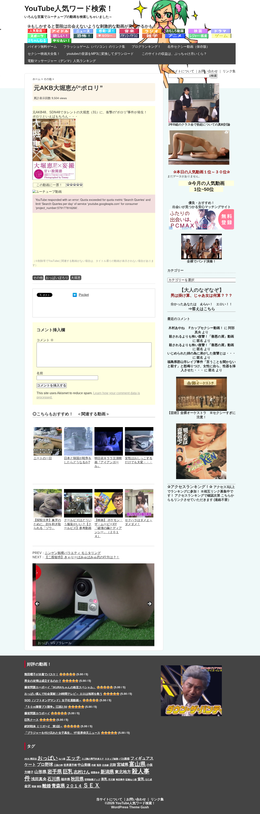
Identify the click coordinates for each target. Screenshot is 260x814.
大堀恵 (76, 277)
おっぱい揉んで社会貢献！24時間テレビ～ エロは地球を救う (63, 693)
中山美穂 (84, 764)
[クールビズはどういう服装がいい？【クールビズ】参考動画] (78, 491)
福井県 (65, 779)
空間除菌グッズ (92, 779)
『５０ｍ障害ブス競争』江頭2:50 (45, 706)
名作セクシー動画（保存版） (188, 46)
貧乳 (141, 779)
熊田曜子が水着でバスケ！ (41, 674)
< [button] (38, 604)
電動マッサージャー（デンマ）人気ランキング (62, 61)
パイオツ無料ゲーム (42, 46)
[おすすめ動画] (37, 30)
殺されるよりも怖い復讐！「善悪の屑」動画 (201, 336)
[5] (81, 184)
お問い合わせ (208, 71)
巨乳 (68, 771)
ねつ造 (62, 759)
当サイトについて (181, 71)
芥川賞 (111, 779)
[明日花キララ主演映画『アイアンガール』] (108, 429)
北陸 (112, 764)
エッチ (73, 758)
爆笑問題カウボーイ (37, 713)
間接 (34, 786)
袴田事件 (120, 779)
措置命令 (95, 772)
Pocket (84, 295)
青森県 (58, 785)
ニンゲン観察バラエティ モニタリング (73, 553)
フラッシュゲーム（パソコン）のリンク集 (94, 46)
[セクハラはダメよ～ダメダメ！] (139, 491)
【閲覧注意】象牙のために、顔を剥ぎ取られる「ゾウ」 (47, 524)
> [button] (149, 604)
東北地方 (123, 772)
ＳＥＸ (91, 785)
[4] (77, 184)
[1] (68, 184)
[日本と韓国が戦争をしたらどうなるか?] (78, 429)
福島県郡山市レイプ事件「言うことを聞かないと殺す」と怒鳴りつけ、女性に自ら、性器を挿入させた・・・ (201, 366)
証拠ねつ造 (131, 779)
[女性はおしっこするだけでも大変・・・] (139, 429)
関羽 (39, 786)
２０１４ (74, 786)
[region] (93, 604)
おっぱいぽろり (57, 277)
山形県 (40, 772)
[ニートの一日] (48, 429)
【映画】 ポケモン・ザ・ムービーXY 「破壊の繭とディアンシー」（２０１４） (108, 528)
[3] (74, 184)
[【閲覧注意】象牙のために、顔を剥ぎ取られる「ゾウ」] (48, 491)
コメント (45, 340)
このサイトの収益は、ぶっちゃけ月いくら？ (176, 53)
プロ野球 (45, 764)
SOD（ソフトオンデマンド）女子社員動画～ (53, 700)
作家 (93, 765)
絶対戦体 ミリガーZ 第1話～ (43, 726)
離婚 (46, 785)
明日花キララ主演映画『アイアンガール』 (108, 462)
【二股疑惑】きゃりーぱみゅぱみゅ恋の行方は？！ (82, 557)
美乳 (104, 779)
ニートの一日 (43, 458)
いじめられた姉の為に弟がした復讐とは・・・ (201, 353)
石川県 (53, 778)
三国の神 (58, 765)
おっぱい (48, 758)
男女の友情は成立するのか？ (42, 680)
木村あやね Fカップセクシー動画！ (195, 328)
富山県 (137, 764)
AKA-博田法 (30, 759)
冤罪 (99, 765)
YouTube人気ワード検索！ (68, 8)
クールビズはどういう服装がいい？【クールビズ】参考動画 (77, 524)
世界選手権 (70, 764)
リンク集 (229, 71)
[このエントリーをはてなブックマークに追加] (75, 295)
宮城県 (122, 764)
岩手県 (54, 771)
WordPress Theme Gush (130, 807)
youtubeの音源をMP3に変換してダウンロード (100, 53)
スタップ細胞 (111, 759)
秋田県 (77, 778)
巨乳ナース (31, 719)
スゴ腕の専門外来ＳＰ (93, 759)
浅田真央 (39, 779)
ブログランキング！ (146, 46)
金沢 (27, 786)
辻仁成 (148, 779)
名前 (40, 373)
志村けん (82, 772)
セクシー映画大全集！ (44, 53)
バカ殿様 (124, 758)
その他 (38, 277)
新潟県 (107, 771)
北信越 (105, 765)
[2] (71, 184)
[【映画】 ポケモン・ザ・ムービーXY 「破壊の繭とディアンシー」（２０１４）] (108, 491)
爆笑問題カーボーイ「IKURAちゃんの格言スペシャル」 (60, 687)
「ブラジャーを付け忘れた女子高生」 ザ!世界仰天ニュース (62, 732)
